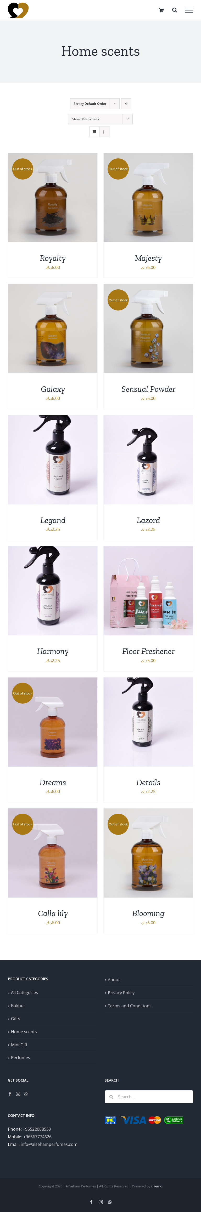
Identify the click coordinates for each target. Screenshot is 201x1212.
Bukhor (18, 1005)
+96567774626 (37, 1137)
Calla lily (53, 913)
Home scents (24, 1032)
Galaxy (53, 389)
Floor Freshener (148, 651)
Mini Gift (19, 1045)
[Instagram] (18, 1094)
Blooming (148, 913)
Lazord (148, 520)
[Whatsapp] (26, 1094)
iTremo (156, 1186)
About (114, 980)
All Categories (24, 992)
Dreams (53, 782)
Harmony (53, 651)
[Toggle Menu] (189, 10)
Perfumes (20, 1057)
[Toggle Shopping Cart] (161, 10)
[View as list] (105, 132)
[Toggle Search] (174, 10)
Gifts (15, 1018)
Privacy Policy (121, 993)
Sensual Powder (148, 389)
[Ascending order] (126, 103)
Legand (52, 520)
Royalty (53, 258)
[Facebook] (10, 1094)
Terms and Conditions (130, 1006)
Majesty (148, 258)
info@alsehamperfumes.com (49, 1144)
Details (148, 782)
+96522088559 (37, 1129)
